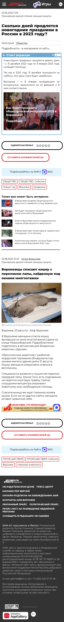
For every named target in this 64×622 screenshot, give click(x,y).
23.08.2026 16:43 (10, 259)
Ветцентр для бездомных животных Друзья (26, 324)
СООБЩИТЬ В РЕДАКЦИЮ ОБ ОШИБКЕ (25, 516)
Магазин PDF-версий (16, 491)
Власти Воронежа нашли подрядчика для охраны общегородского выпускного (35, 222)
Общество (22, 43)
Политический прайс (44, 504)
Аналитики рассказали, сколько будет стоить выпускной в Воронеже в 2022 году (37, 242)
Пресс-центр (45, 486)
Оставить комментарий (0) (25, 157)
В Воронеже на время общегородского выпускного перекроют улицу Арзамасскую (36, 202)
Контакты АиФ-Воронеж (18, 500)
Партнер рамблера (29, 607)
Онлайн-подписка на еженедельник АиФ (30, 495)
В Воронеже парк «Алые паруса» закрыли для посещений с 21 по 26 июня (37, 232)
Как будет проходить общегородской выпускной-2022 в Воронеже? (31, 111)
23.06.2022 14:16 (10, 12)
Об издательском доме (18, 486)
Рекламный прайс (14, 504)
